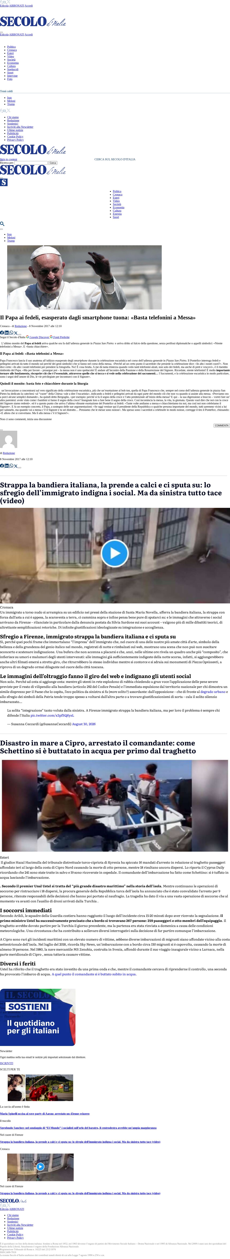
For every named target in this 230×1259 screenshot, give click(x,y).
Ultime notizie (15, 130)
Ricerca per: (7, 162)
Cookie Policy (15, 136)
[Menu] (1, 177)
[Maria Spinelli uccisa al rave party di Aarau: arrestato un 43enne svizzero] (40, 1100)
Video (10, 56)
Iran (9, 97)
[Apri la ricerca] (2, 224)
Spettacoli (12, 69)
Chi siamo (13, 117)
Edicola (4, 5)
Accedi (29, 5)
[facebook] (1, 2)
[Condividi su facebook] (2, 333)
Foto (9, 79)
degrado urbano (213, 691)
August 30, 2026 (84, 723)
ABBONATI (16, 5)
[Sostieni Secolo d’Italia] (37, 1045)
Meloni (11, 100)
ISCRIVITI (6, 1063)
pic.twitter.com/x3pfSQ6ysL (52, 715)
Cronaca (12, 49)
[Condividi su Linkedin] (7, 333)
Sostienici (12, 123)
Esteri (10, 53)
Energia (117, 213)
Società (11, 59)
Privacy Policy (15, 139)
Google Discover (39, 337)
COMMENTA (222, 425)
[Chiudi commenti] (1, 430)
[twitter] (8, 2)
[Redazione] (8, 446)
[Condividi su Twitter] (16, 333)
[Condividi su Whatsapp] (11, 333)
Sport (10, 72)
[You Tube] (5, 2)
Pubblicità (13, 133)
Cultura (11, 66)
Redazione (13, 120)
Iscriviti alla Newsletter (20, 126)
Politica (11, 46)
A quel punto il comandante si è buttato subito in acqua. (94, 974)
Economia (13, 62)
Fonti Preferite (61, 337)
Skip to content (8, 159)
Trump (11, 104)
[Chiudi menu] (1, 32)
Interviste (12, 75)
